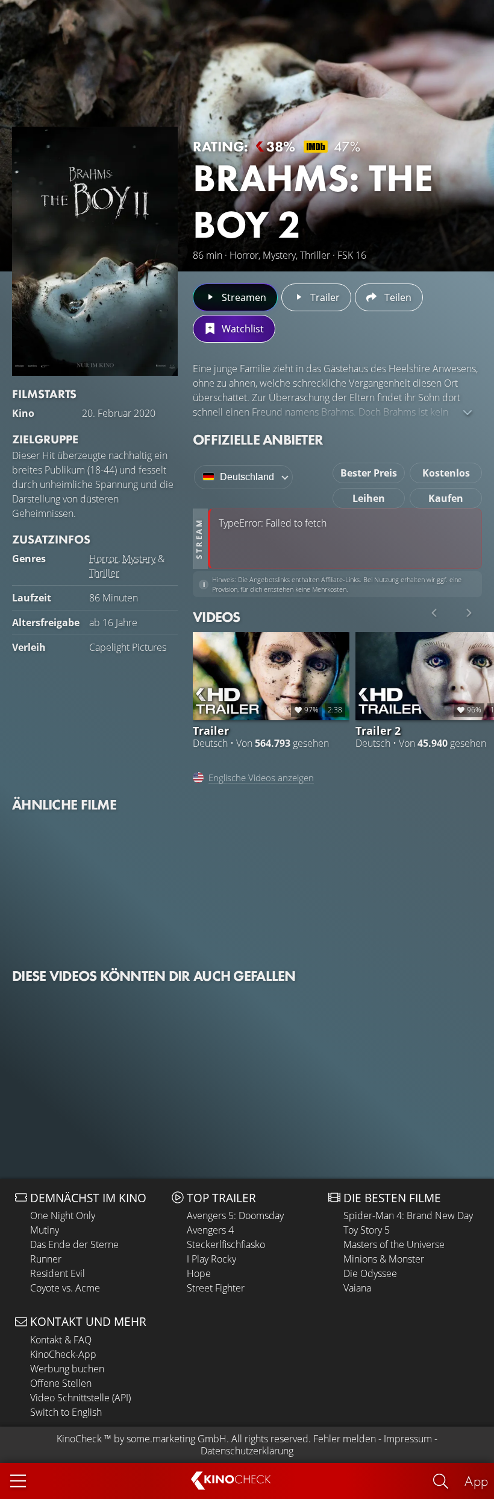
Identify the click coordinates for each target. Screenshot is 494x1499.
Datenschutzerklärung (247, 1450)
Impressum (408, 1438)
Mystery (138, 558)
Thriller (104, 573)
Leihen (368, 498)
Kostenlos (446, 473)
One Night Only (62, 1215)
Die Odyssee (370, 1273)
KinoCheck (79, 1438)
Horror (103, 558)
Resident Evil (57, 1273)
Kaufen (445, 498)
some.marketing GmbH (177, 1438)
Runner (45, 1259)
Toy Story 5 (366, 1230)
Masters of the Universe (394, 1244)
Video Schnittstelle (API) (80, 1398)
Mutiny (44, 1230)
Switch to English (66, 1412)
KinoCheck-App (63, 1354)
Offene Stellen (61, 1383)
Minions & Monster (383, 1259)
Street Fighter (216, 1288)
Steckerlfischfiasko (226, 1244)
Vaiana (357, 1288)
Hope (199, 1273)
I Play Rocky (211, 1259)
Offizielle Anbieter (258, 439)
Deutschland (247, 477)
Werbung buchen (67, 1369)
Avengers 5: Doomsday (235, 1215)
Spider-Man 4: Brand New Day (408, 1215)
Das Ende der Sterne (74, 1244)
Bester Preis (368, 473)
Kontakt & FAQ (61, 1340)
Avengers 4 (210, 1230)
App (476, 1480)
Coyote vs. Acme (65, 1288)
